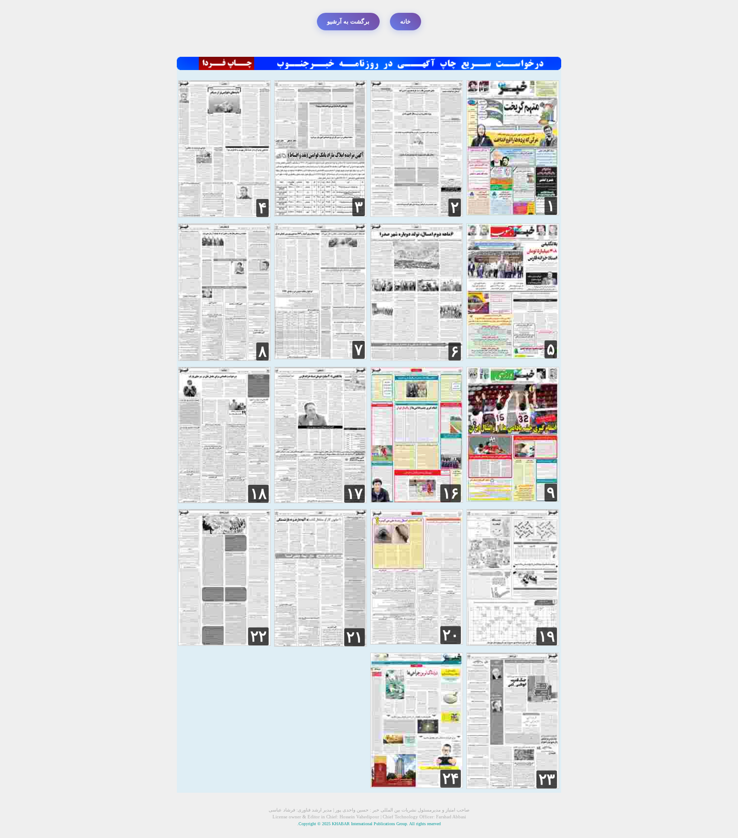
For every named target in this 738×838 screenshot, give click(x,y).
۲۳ (547, 779)
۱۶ (450, 493)
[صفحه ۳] (320, 214)
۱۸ (258, 493)
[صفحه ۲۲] (224, 643)
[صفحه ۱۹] (512, 643)
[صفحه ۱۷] (320, 500)
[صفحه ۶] (416, 358)
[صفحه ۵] (512, 356)
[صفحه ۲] (416, 214)
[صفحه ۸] (224, 358)
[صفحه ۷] (320, 356)
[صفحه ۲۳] (512, 786)
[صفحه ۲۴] (416, 785)
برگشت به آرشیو (348, 21)
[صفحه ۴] (224, 215)
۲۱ (354, 637)
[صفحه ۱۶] (416, 500)
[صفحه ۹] (512, 499)
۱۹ (547, 636)
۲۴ (450, 778)
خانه (405, 21)
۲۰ (450, 635)
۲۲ (258, 636)
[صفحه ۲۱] (320, 644)
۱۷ (354, 493)
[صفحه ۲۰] (416, 642)
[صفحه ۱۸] (224, 500)
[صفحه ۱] (512, 213)
